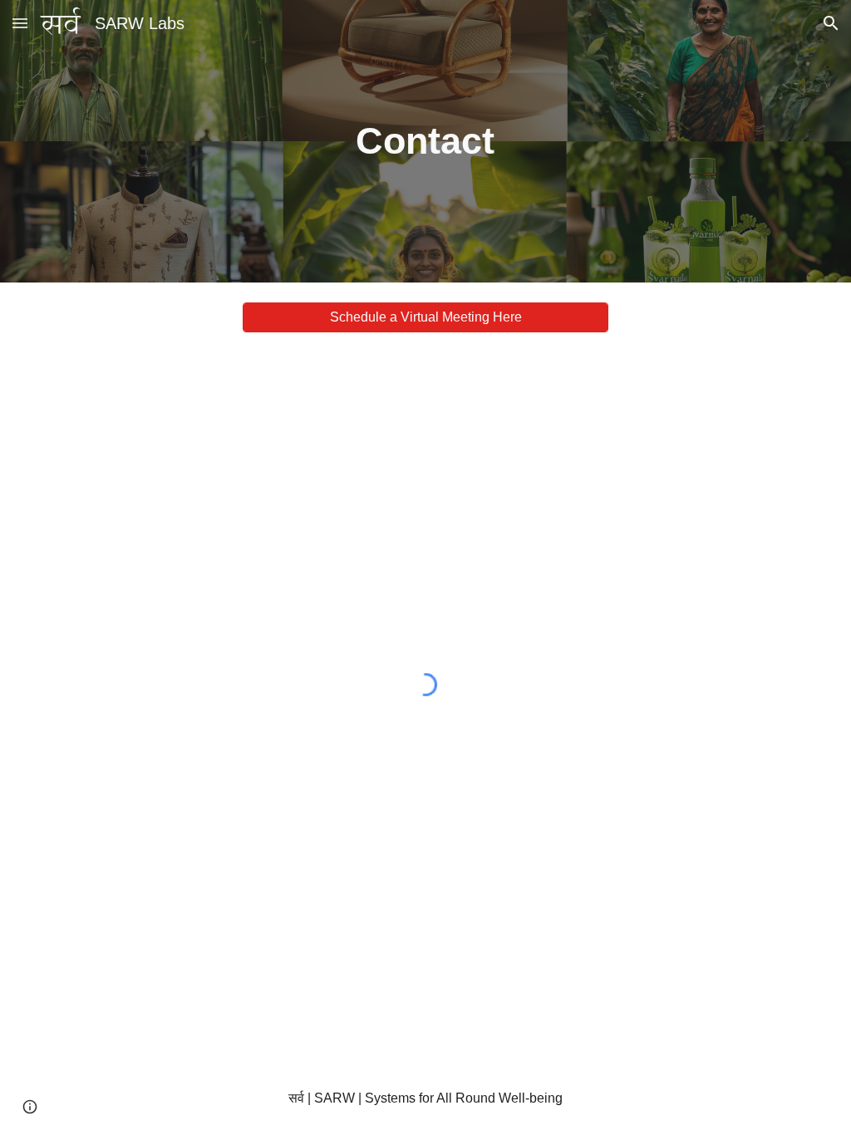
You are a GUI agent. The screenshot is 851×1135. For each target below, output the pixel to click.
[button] (20, 23)
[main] (425, 141)
